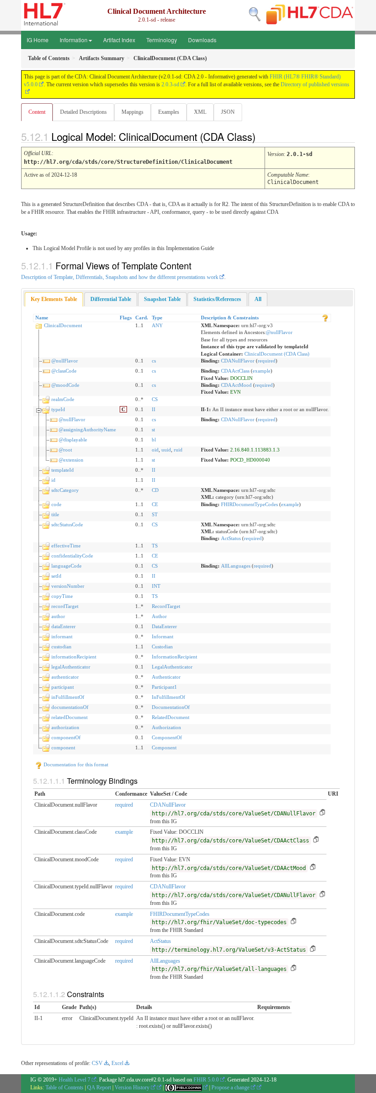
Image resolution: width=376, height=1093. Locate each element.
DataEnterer (164, 626)
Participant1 (164, 687)
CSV (97, 1063)
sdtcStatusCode (67, 524)
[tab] (54, 299)
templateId (62, 470)
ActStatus (231, 538)
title (55, 514)
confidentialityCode (72, 555)
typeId (58, 409)
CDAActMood (236, 385)
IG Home (38, 40)
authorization (65, 727)
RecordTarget (166, 606)
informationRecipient (73, 656)
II (153, 409)
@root (65, 449)
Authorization (166, 727)
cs (154, 360)
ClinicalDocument (63, 325)
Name (41, 317)
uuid (166, 449)
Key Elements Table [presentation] (54, 299)
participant (62, 687)
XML (200, 112)
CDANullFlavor (237, 360)
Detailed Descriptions (83, 112)
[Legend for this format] (325, 317)
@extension (71, 460)
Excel (117, 1063)
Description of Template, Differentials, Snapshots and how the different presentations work (119, 277)
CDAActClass (235, 371)
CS (155, 399)
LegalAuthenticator (172, 666)
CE (155, 504)
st (153, 429)
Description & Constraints (230, 317)
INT (156, 586)
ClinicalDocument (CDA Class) (277, 354)
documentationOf (69, 707)
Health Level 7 (74, 1079)
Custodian (162, 646)
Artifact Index (119, 40)
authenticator (65, 677)
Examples (168, 112)
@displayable (73, 439)
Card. (141, 317)
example (262, 371)
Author (159, 616)
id (53, 480)
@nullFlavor (279, 332)
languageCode (66, 566)
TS (155, 545)
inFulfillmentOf (67, 697)
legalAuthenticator (70, 666)
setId (56, 576)
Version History (133, 1087)
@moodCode (65, 385)
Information (74, 40)
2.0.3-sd (170, 84)
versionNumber (67, 586)
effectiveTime (66, 545)
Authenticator (166, 677)
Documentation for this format (75, 764)
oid (155, 449)
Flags (126, 317)
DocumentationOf (171, 707)
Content (36, 112)
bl (154, 439)
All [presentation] (257, 299)
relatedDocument (69, 717)
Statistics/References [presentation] (217, 299)
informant (61, 636)
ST (155, 514)
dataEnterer (63, 626)
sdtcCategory (65, 490)
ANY (157, 325)
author (58, 616)
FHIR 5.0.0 (206, 1079)
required (267, 360)
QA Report (99, 1087)
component (63, 747)
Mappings (133, 112)
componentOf (66, 737)
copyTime (62, 596)
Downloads (202, 40)
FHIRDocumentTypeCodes (249, 504)
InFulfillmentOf (168, 697)
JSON (228, 112)
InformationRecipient (174, 656)
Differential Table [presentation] (110, 299)
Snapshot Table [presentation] (162, 299)
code (56, 504)
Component (164, 747)
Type (157, 317)
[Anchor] (263, 136)
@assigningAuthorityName (87, 429)
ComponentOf (167, 737)
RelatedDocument (170, 717)
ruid (178, 449)
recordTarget (64, 606)
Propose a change (231, 1087)
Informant (162, 636)
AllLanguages (235, 566)
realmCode (62, 399)
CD (155, 490)
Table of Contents (64, 1087)
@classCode (64, 371)
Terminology (161, 40)
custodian (61, 646)
